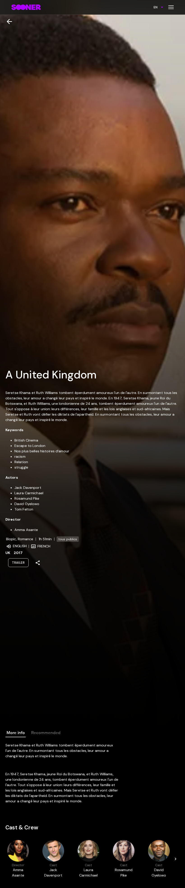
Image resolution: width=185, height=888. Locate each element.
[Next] (175, 859)
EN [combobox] (155, 7)
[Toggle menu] (171, 7)
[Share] (37, 562)
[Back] (7, 21)
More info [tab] (16, 732)
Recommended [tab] (45, 732)
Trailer (18, 563)
